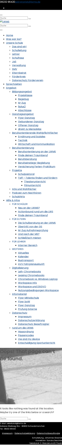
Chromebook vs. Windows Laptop (38, 279)
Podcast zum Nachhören (26, 193)
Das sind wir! (19, 46)
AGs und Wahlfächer (24, 189)
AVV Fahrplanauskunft (31, 264)
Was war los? (14, 39)
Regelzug (23, 99)
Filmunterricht (32, 185)
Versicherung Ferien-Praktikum (36, 166)
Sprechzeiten (14, 84)
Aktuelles (23, 253)
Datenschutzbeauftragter (48, 433)
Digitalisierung (20, 268)
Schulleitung (19, 50)
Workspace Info (27, 283)
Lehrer (16, 54)
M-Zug (22, 103)
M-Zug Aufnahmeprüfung (33, 230)
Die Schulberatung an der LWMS (37, 223)
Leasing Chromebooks (31, 275)
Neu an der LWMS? (29, 208)
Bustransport (26, 260)
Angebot (11, 88)
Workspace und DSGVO (32, 286)
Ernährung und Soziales (31, 136)
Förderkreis (19, 76)
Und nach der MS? (28, 234)
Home (9, 35)
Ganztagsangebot (23, 114)
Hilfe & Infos (13, 200)
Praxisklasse (25, 95)
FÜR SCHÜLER (20, 204)
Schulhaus (18, 58)
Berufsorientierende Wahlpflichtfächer (35, 133)
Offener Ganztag (28, 125)
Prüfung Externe (27, 309)
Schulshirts (18, 196)
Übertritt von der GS (30, 226)
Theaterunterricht (35, 181)
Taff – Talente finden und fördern (37, 178)
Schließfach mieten (29, 238)
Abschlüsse (24, 110)
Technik (22, 140)
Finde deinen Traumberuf (33, 155)
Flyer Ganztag (26, 118)
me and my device (29, 339)
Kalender (23, 256)
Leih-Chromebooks (29, 271)
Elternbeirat (19, 73)
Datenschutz (19, 313)
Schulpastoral (26, 174)
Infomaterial (19, 294)
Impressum (24, 316)
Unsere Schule (14, 43)
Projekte (17, 170)
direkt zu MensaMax (29, 129)
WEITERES (17, 249)
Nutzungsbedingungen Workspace (38, 290)
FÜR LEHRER (19, 241)
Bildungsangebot (22, 91)
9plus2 (22, 106)
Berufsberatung (27, 159)
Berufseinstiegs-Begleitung (34, 163)
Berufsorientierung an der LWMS (37, 151)
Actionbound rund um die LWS (35, 211)
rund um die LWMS (22, 328)
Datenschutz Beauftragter (33, 324)
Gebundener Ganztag (31, 121)
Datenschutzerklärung (31, 320)
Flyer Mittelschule (28, 298)
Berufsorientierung (23, 148)
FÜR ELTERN (19, 219)
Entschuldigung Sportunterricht (36, 343)
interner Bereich (27, 245)
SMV (14, 69)
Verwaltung (19, 65)
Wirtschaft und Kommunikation (36, 144)
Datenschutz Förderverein (27, 80)
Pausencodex (26, 335)
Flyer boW (24, 301)
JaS (14, 61)
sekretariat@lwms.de (27, 2)
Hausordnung (26, 331)
